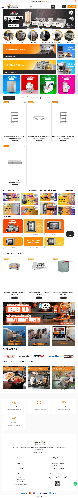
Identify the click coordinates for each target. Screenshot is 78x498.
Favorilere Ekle (25, 102)
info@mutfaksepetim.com (39, 452)
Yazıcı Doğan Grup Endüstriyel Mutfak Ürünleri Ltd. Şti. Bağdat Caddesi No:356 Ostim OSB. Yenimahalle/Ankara (39, 447)
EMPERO (9, 97)
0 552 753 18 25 (39, 450)
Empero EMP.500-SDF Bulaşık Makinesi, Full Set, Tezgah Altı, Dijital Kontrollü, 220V (39, 292)
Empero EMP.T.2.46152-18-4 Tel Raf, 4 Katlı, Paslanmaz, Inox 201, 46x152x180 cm (63, 136)
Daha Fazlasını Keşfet (70, 234)
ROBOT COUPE (34, 97)
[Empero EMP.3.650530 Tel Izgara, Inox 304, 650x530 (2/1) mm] (39, 118)
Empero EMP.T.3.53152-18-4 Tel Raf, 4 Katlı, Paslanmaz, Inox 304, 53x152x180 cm (15, 136)
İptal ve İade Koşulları (58, 465)
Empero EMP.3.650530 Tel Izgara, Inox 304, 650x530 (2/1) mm (39, 136)
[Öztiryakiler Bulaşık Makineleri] (39, 19)
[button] (35, 28)
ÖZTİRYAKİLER (47, 97)
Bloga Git (14, 389)
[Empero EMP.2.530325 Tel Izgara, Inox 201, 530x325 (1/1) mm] (15, 162)
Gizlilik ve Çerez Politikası (58, 468)
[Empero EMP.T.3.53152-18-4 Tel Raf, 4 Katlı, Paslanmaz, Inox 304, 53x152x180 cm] (15, 118)
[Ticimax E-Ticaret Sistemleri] (39, 497)
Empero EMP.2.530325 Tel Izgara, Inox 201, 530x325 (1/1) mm (15, 180)
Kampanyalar (20, 465)
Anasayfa (20, 461)
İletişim (20, 477)
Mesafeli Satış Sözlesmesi (57, 463)
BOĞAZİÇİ (22, 97)
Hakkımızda (20, 463)
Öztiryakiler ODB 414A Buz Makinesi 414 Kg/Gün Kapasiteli (63, 292)
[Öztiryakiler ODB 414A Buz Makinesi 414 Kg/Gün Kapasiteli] (63, 275)
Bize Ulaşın (20, 468)
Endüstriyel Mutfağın (39, 1)
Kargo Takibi (20, 481)
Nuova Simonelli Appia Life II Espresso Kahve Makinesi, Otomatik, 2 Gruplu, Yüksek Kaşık (14, 292)
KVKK (57, 461)
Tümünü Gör (32, 190)
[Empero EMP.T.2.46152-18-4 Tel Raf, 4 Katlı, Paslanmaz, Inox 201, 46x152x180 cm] (63, 118)
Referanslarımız (20, 486)
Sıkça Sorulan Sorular (20, 479)
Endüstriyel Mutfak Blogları (20, 484)
